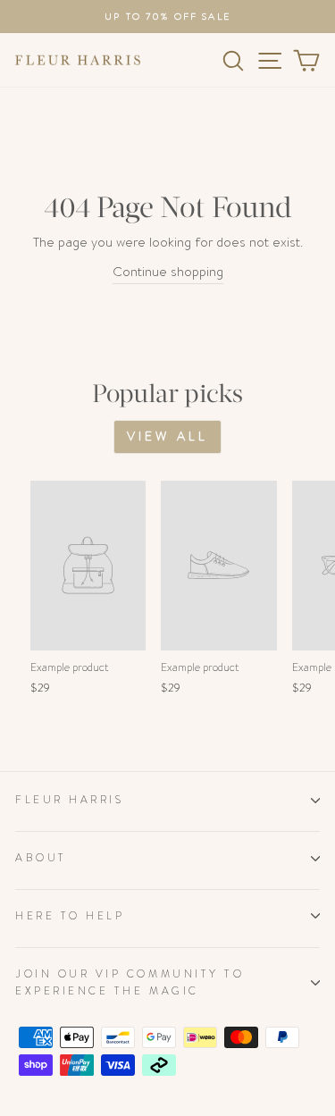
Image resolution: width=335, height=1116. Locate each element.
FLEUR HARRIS (69, 800)
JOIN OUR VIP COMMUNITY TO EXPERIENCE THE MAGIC (129, 982)
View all (168, 436)
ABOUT (41, 858)
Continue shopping (168, 272)
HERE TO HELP (69, 916)
